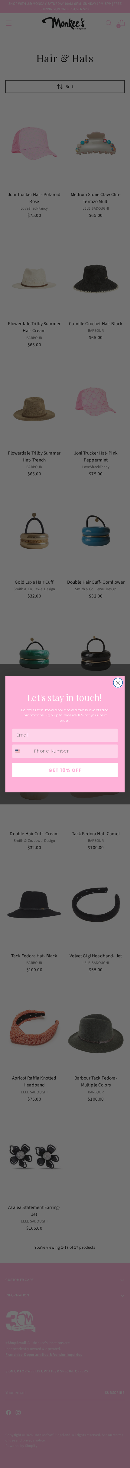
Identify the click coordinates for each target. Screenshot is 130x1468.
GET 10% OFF (65, 769)
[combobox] (21, 750)
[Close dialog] (118, 682)
